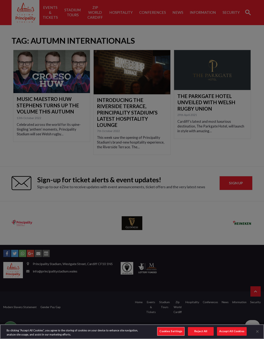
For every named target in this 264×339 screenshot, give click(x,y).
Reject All (200, 331)
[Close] (257, 331)
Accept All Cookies (231, 331)
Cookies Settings (170, 331)
